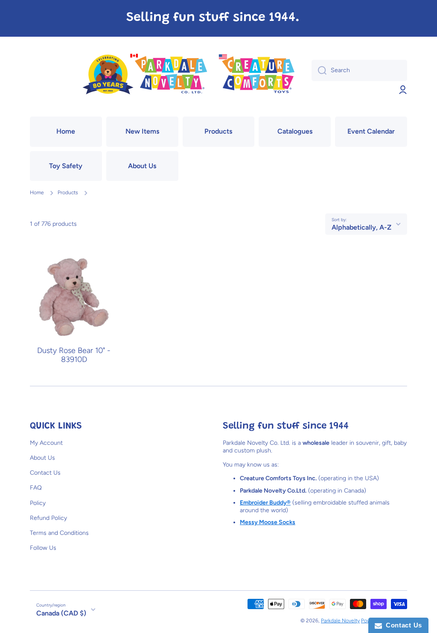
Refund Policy (48, 518)
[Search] (319, 70)
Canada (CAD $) (61, 613)
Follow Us (43, 547)
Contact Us (45, 472)
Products (68, 192)
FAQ (36, 487)
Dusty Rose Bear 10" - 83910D (74, 355)
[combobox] (359, 70)
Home (37, 192)
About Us (42, 457)
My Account (46, 442)
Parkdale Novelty (340, 621)
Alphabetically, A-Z (361, 227)
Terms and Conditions (59, 533)
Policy (38, 503)
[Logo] (187, 75)
